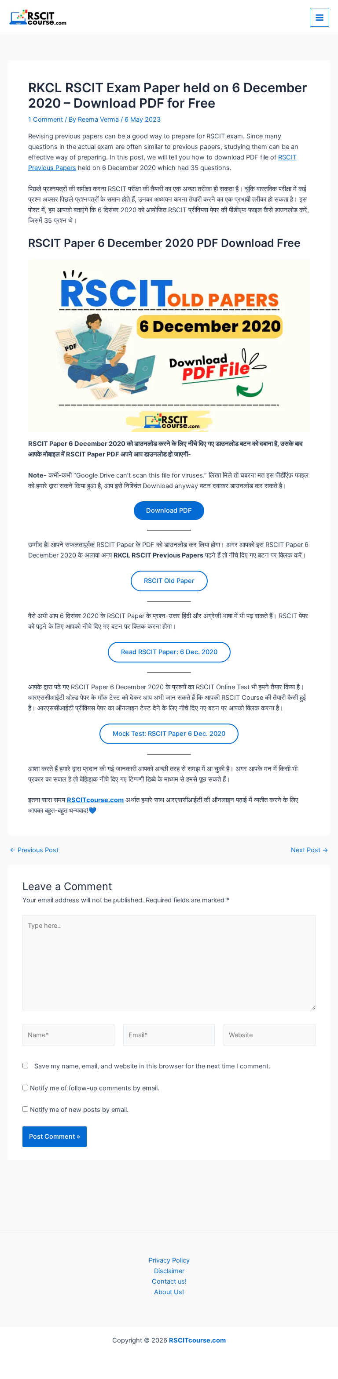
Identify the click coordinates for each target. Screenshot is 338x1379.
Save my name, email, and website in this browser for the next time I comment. (152, 1066)
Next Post (309, 850)
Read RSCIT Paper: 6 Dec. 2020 (169, 652)
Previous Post (34, 850)
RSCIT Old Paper (169, 581)
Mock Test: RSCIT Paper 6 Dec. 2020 (169, 734)
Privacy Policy (169, 1260)
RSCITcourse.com (95, 800)
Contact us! (169, 1281)
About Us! (169, 1292)
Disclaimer (169, 1271)
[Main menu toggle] (319, 17)
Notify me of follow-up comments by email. (94, 1088)
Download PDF (169, 510)
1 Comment (45, 119)
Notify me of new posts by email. (79, 1110)
